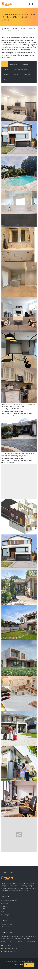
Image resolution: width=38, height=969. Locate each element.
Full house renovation (10, 900)
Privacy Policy (19, 964)
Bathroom (6, 912)
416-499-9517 (8, 945)
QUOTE (30, 965)
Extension (6, 909)
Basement (6, 906)
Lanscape (6, 915)
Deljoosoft (29, 961)
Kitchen (5, 903)
